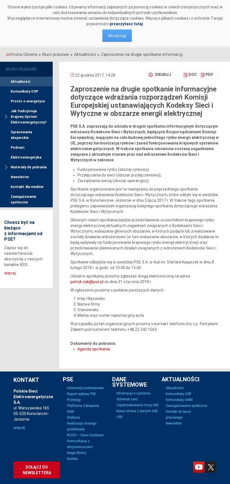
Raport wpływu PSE (81, 394)
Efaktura (73, 417)
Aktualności (85, 54)
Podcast (18, 148)
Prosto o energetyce (28, 101)
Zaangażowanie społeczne (23, 199)
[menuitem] (190, 74)
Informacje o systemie (133, 393)
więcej (19, 427)
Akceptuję (117, 35)
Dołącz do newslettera (37, 470)
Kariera (72, 459)
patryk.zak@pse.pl (87, 281)
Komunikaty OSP (24, 91)
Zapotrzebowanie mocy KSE (137, 405)
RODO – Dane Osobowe (85, 435)
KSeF (70, 412)
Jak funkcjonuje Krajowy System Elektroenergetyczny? (29, 116)
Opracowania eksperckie (21, 135)
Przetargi (74, 400)
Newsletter (20, 177)
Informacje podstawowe (85, 388)
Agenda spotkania (93, 349)
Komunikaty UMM (179, 400)
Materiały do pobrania (29, 167)
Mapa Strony (76, 453)
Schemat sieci (127, 399)
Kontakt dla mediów (27, 187)
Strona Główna (23, 54)
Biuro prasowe (55, 54)
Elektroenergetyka (26, 157)
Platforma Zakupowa (83, 406)
